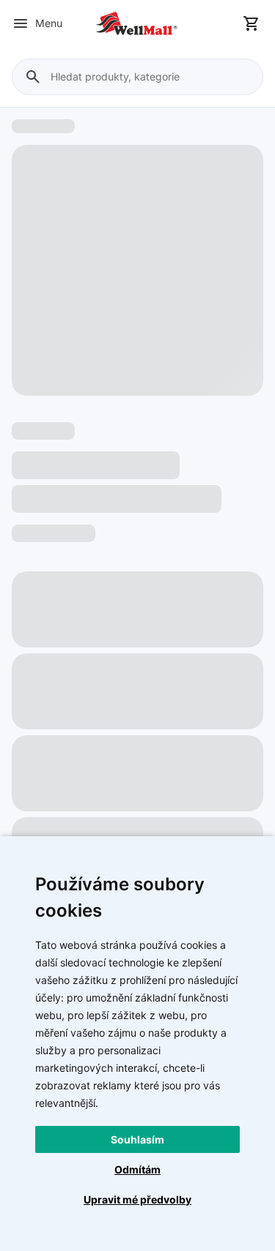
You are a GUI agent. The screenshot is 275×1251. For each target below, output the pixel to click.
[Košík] (251, 23)
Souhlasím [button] (137, 1139)
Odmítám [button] (137, 1169)
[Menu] (20, 23)
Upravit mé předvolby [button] (137, 1199)
